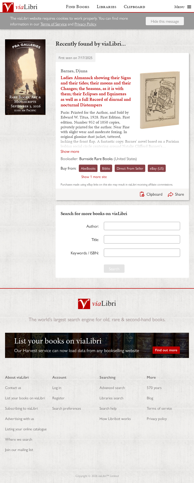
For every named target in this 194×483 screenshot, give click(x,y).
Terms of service (159, 408)
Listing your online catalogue (26, 428)
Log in (56, 387)
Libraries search (111, 397)
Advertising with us (19, 418)
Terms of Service (53, 24)
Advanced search (112, 387)
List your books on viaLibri (25, 397)
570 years (154, 387)
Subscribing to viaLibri (21, 408)
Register (58, 397)
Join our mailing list (19, 449)
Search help (108, 408)
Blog (150, 397)
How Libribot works (115, 418)
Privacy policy (157, 418)
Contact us (13, 387)
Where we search (18, 439)
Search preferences (66, 408)
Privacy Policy (85, 24)
